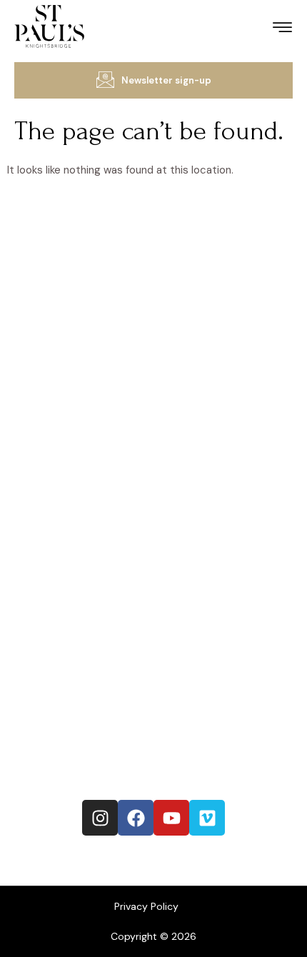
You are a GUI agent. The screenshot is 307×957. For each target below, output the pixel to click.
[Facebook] (136, 818)
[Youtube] (171, 818)
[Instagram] (100, 818)
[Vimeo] (207, 818)
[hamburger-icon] (282, 29)
